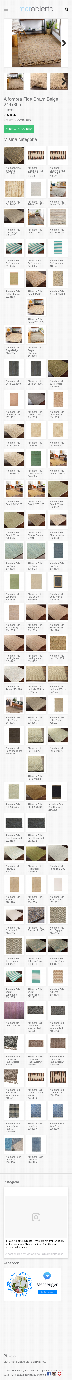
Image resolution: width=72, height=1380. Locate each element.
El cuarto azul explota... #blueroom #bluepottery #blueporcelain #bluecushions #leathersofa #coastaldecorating (35, 1244)
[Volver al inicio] (36, 10)
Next (62, 43)
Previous (9, 43)
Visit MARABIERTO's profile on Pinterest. (25, 1361)
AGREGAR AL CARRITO (19, 129)
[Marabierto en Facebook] (49, 1374)
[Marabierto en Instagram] (54, 1374)
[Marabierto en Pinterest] (59, 1374)
